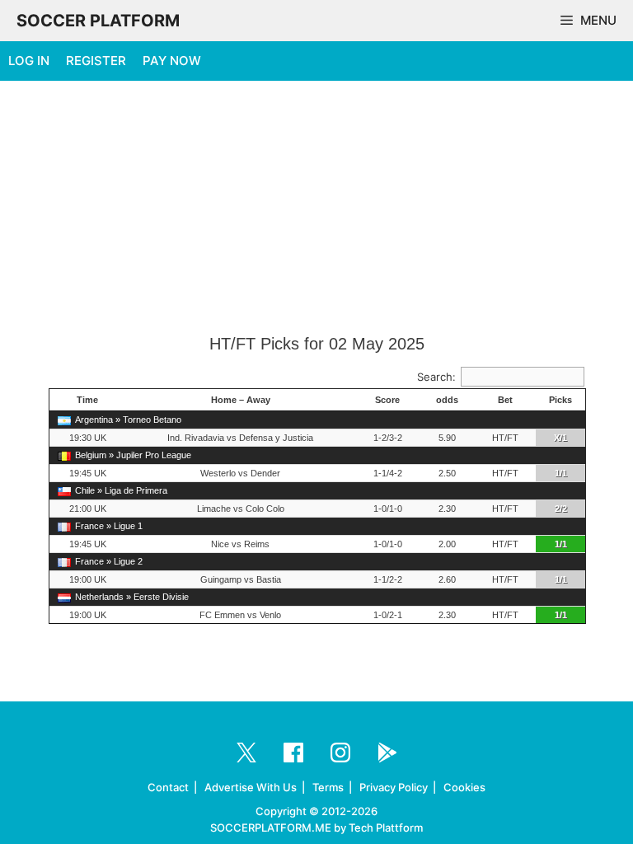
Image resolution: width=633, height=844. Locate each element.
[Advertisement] (316, 209)
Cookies (464, 787)
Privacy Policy (393, 787)
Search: (436, 376)
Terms (328, 787)
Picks (560, 400)
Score (387, 400)
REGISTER (96, 60)
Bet (505, 400)
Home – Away (240, 400)
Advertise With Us (250, 787)
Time (87, 400)
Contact (168, 787)
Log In (28, 60)
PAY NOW (172, 60)
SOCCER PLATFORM (98, 20)
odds (447, 400)
